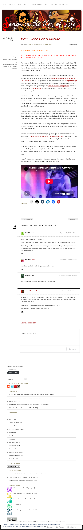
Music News (12, 439)
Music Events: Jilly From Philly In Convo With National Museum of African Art (29, 404)
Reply (22, 253)
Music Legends (13, 435)
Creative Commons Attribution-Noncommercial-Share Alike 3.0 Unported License (44, 521)
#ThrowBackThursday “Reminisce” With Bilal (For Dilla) (23, 408)
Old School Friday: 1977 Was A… (31, 493)
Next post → (72, 219)
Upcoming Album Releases (59, 4)
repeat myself (36, 88)
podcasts (58, 86)
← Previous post (27, 219)
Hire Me (26, 4)
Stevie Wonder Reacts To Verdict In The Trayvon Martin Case (25, 398)
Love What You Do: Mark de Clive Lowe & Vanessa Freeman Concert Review (29, 474)
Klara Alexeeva (17, 487)
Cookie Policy (42, 526)
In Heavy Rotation (13, 426)
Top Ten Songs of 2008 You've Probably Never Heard (23, 480)
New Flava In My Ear (14, 442)
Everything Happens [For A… (31, 487)
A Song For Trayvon (14, 401)
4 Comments (73, 44)
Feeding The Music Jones (44, 44)
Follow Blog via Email (17, 364)
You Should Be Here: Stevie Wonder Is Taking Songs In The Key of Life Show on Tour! (31, 394)
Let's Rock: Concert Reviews (16, 429)
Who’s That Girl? (15, 4)
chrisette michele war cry (9, 64)
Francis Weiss (17, 499)
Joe (14, 504)
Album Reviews (13, 416)
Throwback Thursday (14, 449)
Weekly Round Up (13, 459)
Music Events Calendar (39, 4)
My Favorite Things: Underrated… (32, 499)
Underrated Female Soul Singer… (32, 510)
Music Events (12, 432)
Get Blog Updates (13, 372)
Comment (72, 349)
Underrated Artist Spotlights (16, 452)
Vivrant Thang (31, 44)
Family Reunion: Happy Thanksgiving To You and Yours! (23, 477)
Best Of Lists (12, 419)
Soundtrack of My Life (14, 445)
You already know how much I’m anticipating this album (47, 136)
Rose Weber (17, 493)
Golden (19, 504)
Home (4, 4)
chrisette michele (7, 59)
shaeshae (28, 259)
